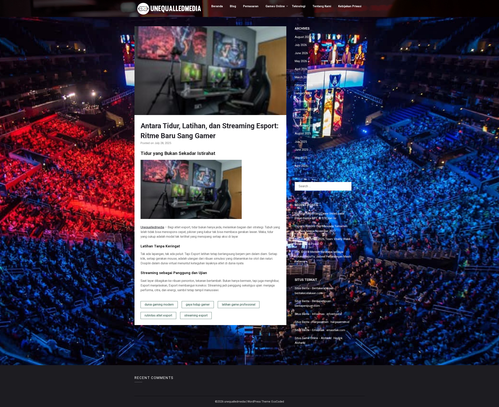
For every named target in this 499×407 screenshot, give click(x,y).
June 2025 (301, 149)
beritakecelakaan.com (309, 293)
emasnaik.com (335, 330)
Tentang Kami (321, 6)
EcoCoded (278, 401)
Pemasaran (250, 6)
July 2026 (301, 45)
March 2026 (302, 77)
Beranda (217, 6)
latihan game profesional (238, 304)
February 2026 (304, 85)
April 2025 (301, 166)
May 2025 (301, 157)
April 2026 (301, 69)
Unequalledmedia (152, 227)
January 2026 (303, 93)
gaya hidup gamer (198, 304)
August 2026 (303, 37)
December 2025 (305, 101)
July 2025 (301, 141)
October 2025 (303, 117)
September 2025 (305, 125)
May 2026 (301, 61)
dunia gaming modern (159, 304)
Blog (233, 6)
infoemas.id (334, 314)
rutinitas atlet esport (158, 315)
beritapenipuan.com (307, 306)
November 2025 (305, 109)
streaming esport (196, 315)
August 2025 (303, 133)
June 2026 (301, 53)
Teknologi (298, 6)
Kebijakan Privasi (349, 6)
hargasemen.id (340, 322)
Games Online (275, 6)
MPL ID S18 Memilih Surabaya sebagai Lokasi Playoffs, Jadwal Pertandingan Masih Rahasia (323, 256)
